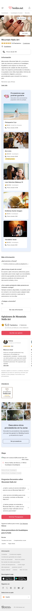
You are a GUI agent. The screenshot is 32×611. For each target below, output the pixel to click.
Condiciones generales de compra (11, 557)
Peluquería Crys (10, 122)
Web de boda (23, 569)
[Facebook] (3, 588)
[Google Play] (21, 580)
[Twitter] (7, 588)
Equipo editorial (5, 569)
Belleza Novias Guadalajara (9, 470)
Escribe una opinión (16, 333)
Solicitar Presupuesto (16, 517)
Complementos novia (20, 540)
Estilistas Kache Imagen (13, 211)
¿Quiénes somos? (17, 567)
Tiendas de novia (6, 540)
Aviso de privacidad (6, 559)
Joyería (3, 543)
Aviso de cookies (20, 559)
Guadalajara (5, 13)
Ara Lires (8, 151)
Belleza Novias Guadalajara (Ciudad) (11, 473)
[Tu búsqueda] (2, 18)
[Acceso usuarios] (29, 7)
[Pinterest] (10, 588)
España (8, 597)
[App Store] (7, 580)
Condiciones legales (15, 554)
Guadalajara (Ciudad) (17, 13)
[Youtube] (18, 588)
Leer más (4, 85)
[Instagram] (14, 588)
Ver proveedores (16, 441)
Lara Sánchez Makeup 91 (14, 182)
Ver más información (16, 310)
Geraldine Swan (11, 240)
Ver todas (25, 33)
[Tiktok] (22, 588)
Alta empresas (5, 567)
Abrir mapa (25, 459)
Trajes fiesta (11, 543)
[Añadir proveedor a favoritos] (29, 18)
